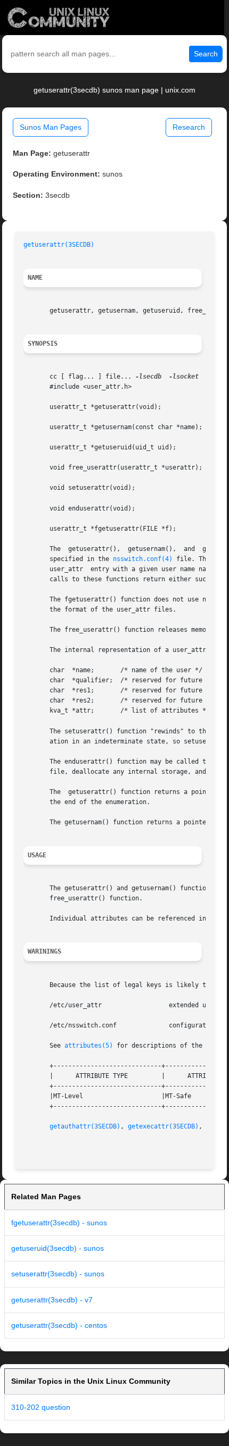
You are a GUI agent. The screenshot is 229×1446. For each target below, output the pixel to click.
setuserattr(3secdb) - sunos (57, 1273)
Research (189, 127)
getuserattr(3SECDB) (58, 244)
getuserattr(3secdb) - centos (59, 1325)
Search (206, 53)
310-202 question (40, 1407)
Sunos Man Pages (50, 127)
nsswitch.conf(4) (143, 559)
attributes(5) (88, 1045)
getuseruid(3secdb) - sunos (57, 1248)
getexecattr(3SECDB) (163, 1126)
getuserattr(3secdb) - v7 (52, 1299)
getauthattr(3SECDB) (85, 1126)
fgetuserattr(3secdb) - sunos (59, 1222)
